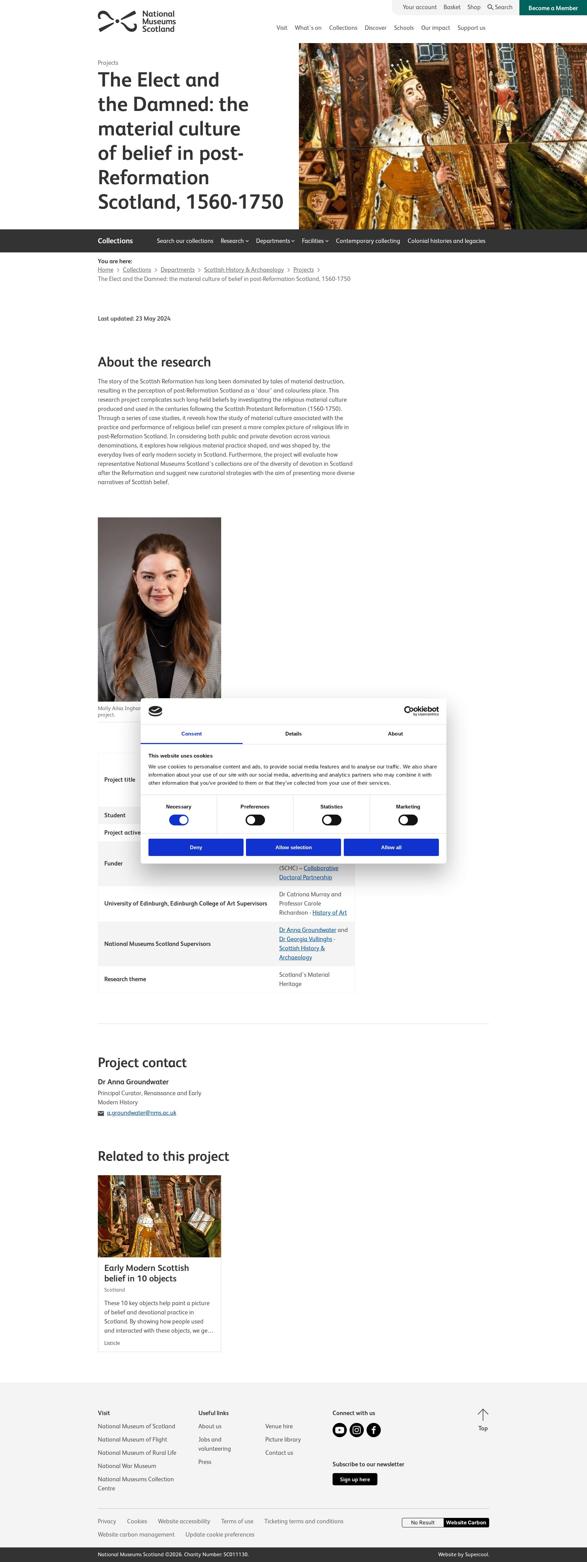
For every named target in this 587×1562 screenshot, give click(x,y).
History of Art (330, 912)
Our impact (435, 27)
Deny (196, 847)
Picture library (283, 1439)
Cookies (137, 1521)
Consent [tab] (191, 734)
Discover (376, 27)
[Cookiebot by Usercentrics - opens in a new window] (409, 711)
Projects (108, 62)
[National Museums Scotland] (137, 20)
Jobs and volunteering (214, 1444)
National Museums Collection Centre (136, 1484)
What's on (308, 27)
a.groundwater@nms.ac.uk (141, 1112)
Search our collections (185, 240)
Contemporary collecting (368, 240)
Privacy (107, 1521)
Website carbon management (136, 1534)
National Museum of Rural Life (137, 1452)
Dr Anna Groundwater (307, 930)
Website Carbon (466, 1522)
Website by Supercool (463, 1554)
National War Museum (127, 1466)
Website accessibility (184, 1521)
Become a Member (553, 8)
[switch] (255, 820)
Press (204, 1462)
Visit (282, 27)
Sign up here (355, 1479)
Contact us (279, 1452)
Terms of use (237, 1521)
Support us (471, 27)
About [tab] (395, 734)
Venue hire (279, 1426)
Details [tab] (293, 734)
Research (232, 240)
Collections (343, 27)
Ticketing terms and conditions (303, 1521)
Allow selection (293, 847)
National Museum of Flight (132, 1439)
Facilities (313, 240)
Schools (404, 27)
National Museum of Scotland (136, 1426)
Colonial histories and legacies (446, 240)
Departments (273, 240)
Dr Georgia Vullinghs (305, 939)
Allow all (391, 847)
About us (209, 1426)
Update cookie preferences (219, 1534)
